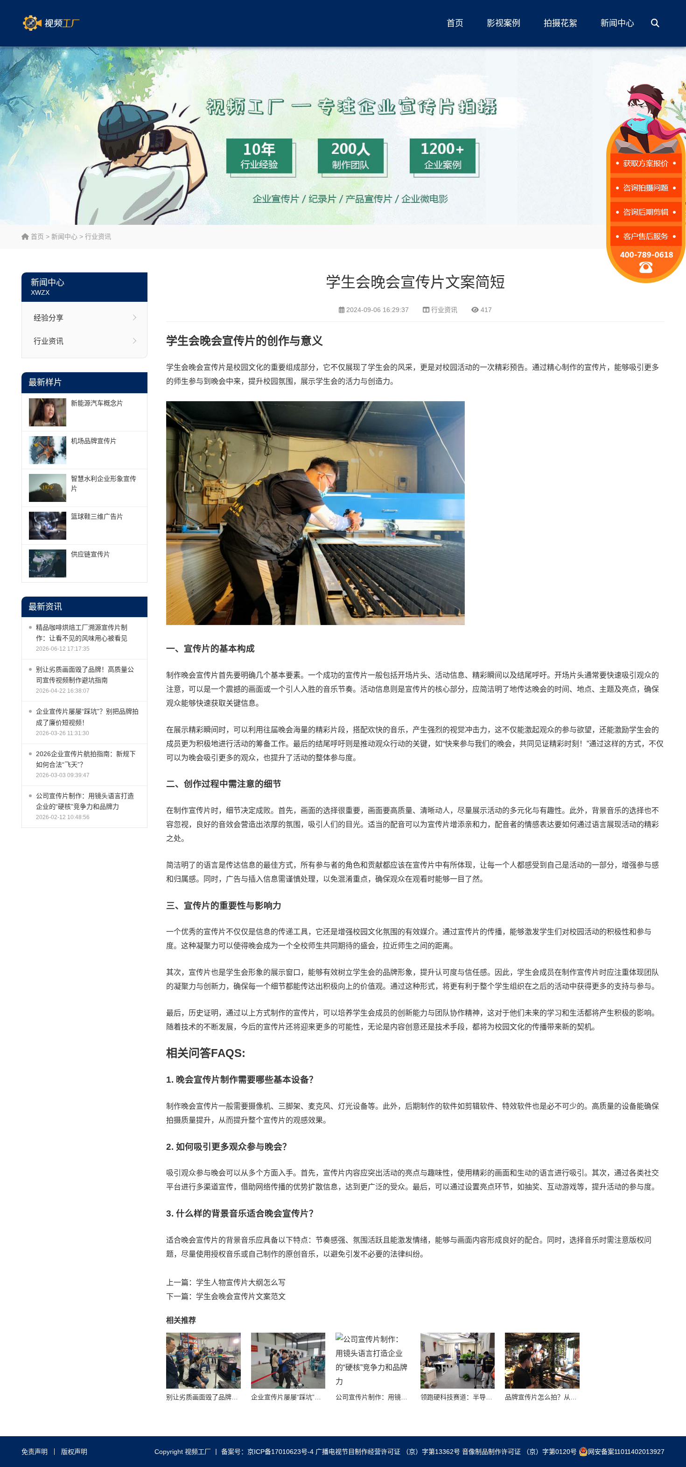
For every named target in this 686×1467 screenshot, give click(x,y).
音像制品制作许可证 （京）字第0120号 (519, 1451)
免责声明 (34, 1451)
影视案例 (503, 23)
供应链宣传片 (90, 554)
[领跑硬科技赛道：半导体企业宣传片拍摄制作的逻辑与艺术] (457, 1361)
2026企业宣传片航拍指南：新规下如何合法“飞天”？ (86, 759)
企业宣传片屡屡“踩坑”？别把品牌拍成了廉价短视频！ (87, 717)
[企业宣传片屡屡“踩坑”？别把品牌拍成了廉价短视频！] (288, 1361)
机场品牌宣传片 (94, 441)
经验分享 (48, 318)
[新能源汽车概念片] (47, 412)
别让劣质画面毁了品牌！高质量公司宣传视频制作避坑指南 (85, 675)
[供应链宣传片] (47, 563)
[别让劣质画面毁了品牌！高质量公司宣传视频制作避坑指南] (203, 1361)
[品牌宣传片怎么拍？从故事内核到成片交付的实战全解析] (542, 1361)
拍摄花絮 (560, 23)
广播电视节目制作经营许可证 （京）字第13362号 (387, 1451)
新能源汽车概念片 (97, 403)
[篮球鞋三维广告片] (47, 526)
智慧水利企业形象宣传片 (103, 483)
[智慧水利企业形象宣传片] (47, 488)
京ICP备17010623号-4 (280, 1451)
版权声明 (74, 1451)
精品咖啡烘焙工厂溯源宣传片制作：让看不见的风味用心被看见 (81, 633)
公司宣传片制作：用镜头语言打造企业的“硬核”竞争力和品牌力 (85, 801)
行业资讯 (98, 236)
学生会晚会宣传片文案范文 (241, 1296)
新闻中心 (617, 23)
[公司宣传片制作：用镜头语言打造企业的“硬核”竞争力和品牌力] (373, 1361)
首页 (455, 23)
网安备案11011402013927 (626, 1451)
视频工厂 (65, 23)
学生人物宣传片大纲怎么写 (241, 1282)
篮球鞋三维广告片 (97, 516)
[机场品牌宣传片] (47, 450)
